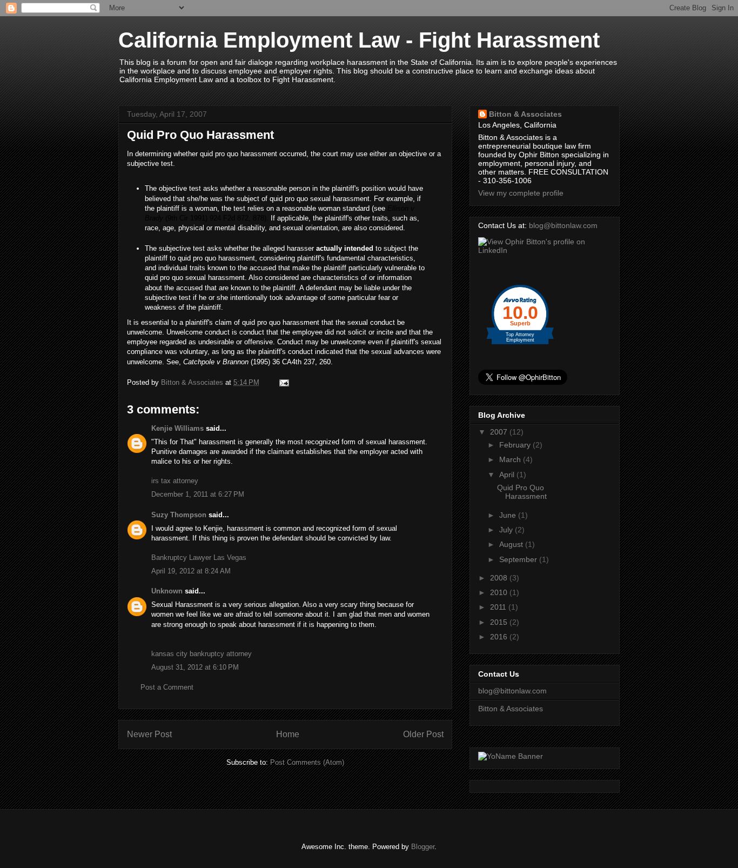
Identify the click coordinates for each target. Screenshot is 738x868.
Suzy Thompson (178, 515)
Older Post (423, 734)
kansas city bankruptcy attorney (201, 654)
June (508, 515)
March (511, 459)
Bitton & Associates (525, 114)
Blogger (422, 847)
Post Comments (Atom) (307, 762)
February (516, 444)
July (507, 529)
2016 (499, 636)
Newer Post (149, 734)
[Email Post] (283, 382)
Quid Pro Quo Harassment (522, 492)
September (519, 559)
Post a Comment (166, 687)
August (512, 544)
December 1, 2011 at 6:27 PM (197, 494)
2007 (499, 432)
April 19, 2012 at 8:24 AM (191, 571)
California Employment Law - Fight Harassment (359, 40)
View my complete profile (520, 193)
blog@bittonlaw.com (563, 225)
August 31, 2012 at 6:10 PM (195, 667)
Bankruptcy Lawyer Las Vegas (198, 557)
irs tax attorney (174, 481)
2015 (499, 622)
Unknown (167, 591)
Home (287, 734)
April (507, 474)
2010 (499, 592)
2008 (499, 577)
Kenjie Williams (177, 428)
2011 (499, 607)
